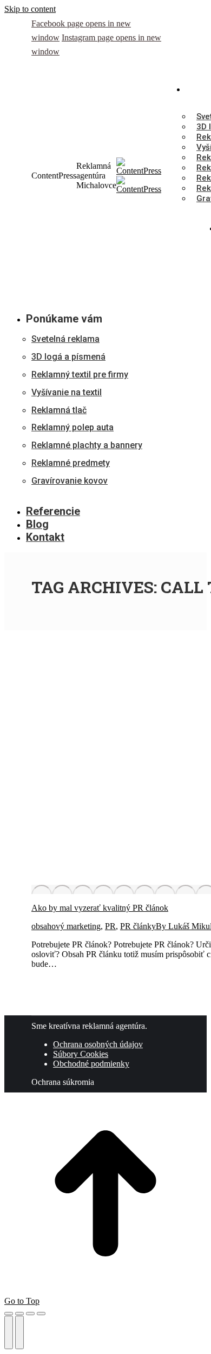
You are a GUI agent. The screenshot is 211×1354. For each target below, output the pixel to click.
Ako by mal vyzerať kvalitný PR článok (99, 907)
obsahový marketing (66, 926)
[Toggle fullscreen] (30, 1313)
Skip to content (30, 8)
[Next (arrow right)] (19, 1332)
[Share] (19, 1313)
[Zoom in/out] (41, 1313)
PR (110, 926)
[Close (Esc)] (8, 1313)
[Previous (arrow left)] (8, 1332)
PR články (138, 926)
